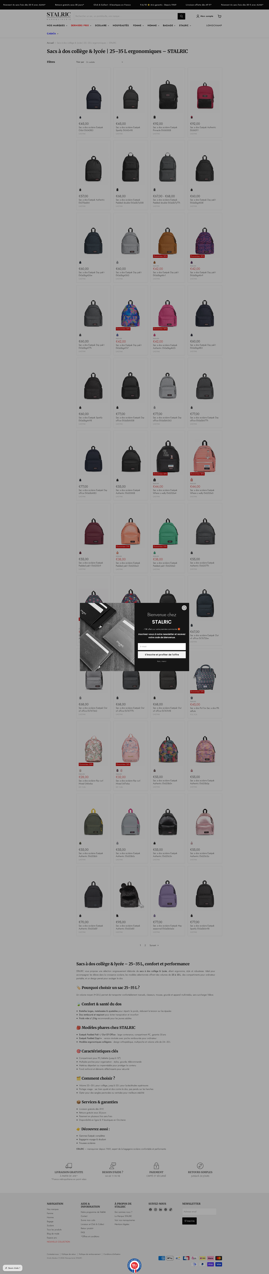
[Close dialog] (184, 608)
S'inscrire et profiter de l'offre (162, 654)
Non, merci (161, 661)
